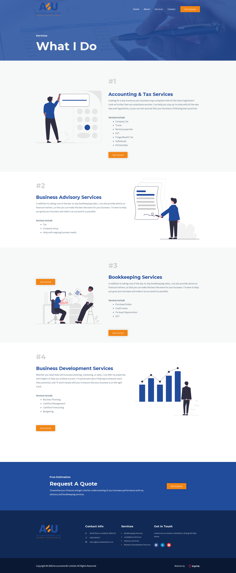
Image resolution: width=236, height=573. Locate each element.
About (147, 9)
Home (136, 9)
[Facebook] (156, 545)
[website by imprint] (194, 566)
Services (159, 9)
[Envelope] (169, 545)
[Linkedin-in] (162, 545)
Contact (171, 9)
